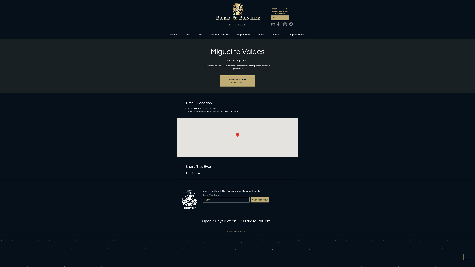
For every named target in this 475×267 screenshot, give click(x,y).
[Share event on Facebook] (186, 173)
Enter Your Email (211, 195)
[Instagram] (285, 24)
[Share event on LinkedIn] (199, 173)
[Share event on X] (192, 173)
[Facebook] (291, 24)
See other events (237, 82)
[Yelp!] (279, 24)
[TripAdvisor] (273, 24)
